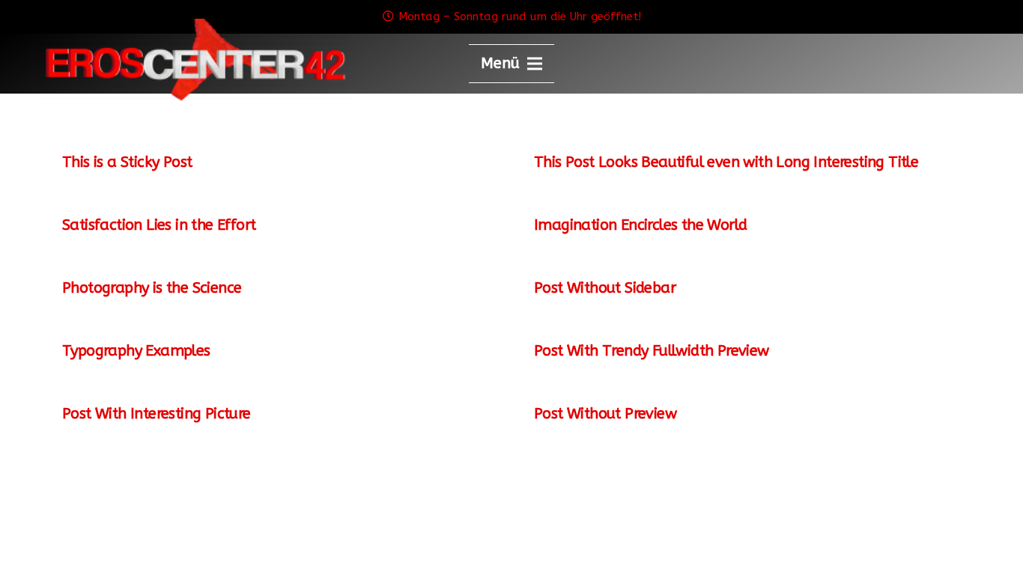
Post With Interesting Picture (156, 413)
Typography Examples (136, 350)
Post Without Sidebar (605, 287)
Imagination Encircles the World (640, 225)
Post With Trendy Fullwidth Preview (651, 350)
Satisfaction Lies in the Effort (158, 225)
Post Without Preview (605, 413)
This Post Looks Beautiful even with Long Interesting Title (726, 162)
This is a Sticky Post (127, 162)
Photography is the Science (151, 287)
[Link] (193, 60)
